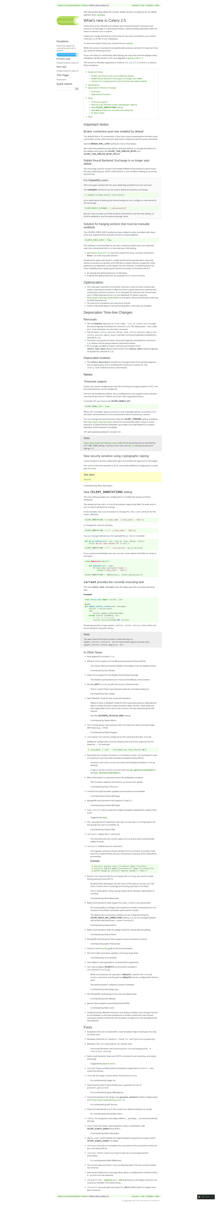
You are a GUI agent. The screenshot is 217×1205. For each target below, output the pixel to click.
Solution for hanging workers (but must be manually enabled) (119, 81)
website (129, 43)
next (142, 5)
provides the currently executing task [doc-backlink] (114, 582)
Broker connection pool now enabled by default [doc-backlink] (113, 131)
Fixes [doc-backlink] (88, 1027)
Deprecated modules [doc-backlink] (97, 357)
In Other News (97, 113)
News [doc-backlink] (88, 374)
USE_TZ (131, 445)
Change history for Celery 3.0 (68, 63)
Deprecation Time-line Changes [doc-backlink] (108, 312)
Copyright (127, 1200)
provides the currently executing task (112, 110)
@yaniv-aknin (109, 1063)
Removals (95, 91)
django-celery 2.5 (135, 58)
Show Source (61, 79)
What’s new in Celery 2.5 (99, 5)
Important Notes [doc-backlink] (96, 124)
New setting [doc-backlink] (108, 492)
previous (135, 5)
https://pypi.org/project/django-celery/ (101, 443)
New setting (107, 107)
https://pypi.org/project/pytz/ (100, 422)
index (157, 5)
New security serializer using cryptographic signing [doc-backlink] (116, 456)
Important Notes (95, 72)
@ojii (105, 817)
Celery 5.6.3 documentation (69, 5)
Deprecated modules (100, 94)
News (90, 98)
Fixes (90, 116)
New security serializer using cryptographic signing (114, 104)
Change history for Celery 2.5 (68, 71)
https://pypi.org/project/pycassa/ (106, 1100)
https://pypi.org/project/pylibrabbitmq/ (104, 297)
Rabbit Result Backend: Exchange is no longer (116, 78)
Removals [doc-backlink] (90, 319)
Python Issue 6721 (99, 252)
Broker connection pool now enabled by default (112, 75)
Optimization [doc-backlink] (93, 282)
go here (101, 14)
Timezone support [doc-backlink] (95, 381)
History (85, 5)
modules (149, 5)
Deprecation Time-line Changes (102, 87)
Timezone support (99, 102)
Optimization (93, 85)
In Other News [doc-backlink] (93, 652)
